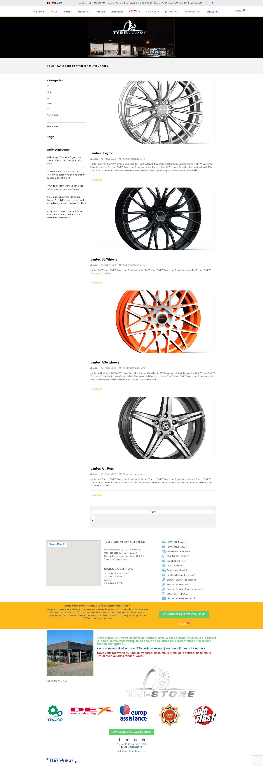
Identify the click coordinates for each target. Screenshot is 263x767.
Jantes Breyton (102, 153)
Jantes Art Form (102, 468)
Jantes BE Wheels (103, 259)
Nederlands (57, 3)
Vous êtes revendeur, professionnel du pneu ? (97, 605)
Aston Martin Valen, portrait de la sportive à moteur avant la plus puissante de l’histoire (64, 214)
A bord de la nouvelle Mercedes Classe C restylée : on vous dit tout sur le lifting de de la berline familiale (66, 200)
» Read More (96, 180)
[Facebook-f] (119, 739)
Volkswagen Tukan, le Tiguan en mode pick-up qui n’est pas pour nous (64, 160)
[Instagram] (135, 739)
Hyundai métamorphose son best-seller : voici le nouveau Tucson (65, 187)
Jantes (93, 66)
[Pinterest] (143, 739)
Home (50, 66)
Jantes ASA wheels (104, 362)
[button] (184, 614)
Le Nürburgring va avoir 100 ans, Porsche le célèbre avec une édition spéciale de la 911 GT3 (66, 174)
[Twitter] (127, 739)
